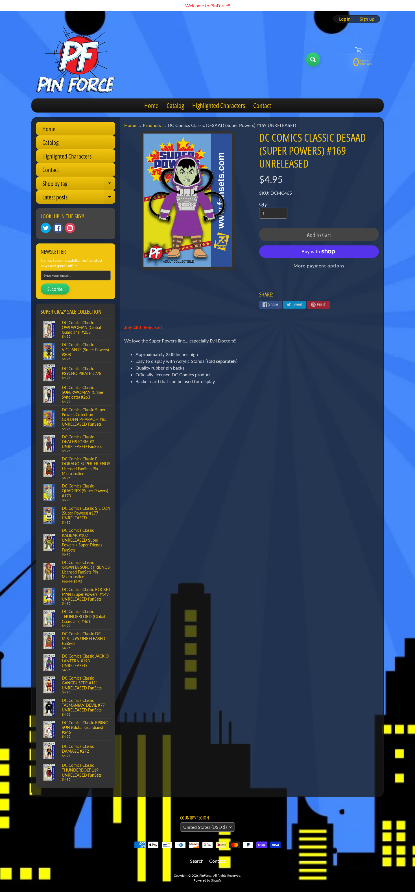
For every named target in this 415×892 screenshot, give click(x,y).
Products (152, 125)
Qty (263, 204)
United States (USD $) (205, 827)
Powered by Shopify (208, 880)
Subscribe (55, 289)
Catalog (175, 105)
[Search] (313, 59)
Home (151, 105)
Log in (345, 19)
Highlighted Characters (218, 105)
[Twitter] (46, 228)
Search (197, 861)
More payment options (319, 265)
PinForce (205, 875)
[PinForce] (78, 59)
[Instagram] (70, 228)
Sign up (367, 19)
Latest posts (78, 198)
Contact (262, 105)
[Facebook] (58, 228)
